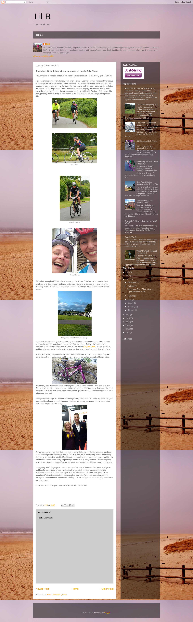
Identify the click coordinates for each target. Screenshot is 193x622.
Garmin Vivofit (131, 237)
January (131, 310)
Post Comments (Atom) (57, 595)
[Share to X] (67, 505)
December (132, 282)
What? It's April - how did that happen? (146, 252)
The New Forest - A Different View (144, 201)
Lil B (42, 16)
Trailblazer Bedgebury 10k (147, 104)
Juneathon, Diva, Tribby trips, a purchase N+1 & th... (140, 290)
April (130, 299)
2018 (128, 276)
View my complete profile (43, 56)
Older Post (107, 588)
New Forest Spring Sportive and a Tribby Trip (147, 183)
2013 (128, 325)
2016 (128, 315)
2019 (128, 272)
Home (39, 35)
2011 (128, 332)
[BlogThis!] (65, 505)
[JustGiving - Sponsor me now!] (133, 78)
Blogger (107, 612)
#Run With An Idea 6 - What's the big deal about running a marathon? (140, 89)
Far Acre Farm (89, 347)
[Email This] (62, 505)
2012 (128, 329)
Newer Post (42, 588)
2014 (128, 322)
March (131, 303)
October (131, 286)
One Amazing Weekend (146, 123)
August (131, 296)
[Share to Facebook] (70, 505)
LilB (48, 44)
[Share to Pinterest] (73, 505)
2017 (128, 279)
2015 (128, 318)
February (132, 306)
